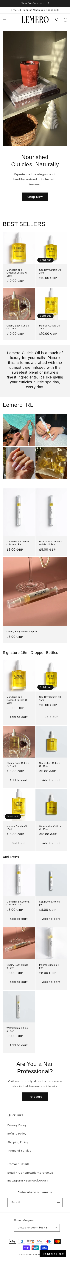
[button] (5, 20)
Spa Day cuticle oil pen (49, 903)
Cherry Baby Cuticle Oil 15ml (18, 327)
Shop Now (35, 197)
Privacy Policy (17, 1125)
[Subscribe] (58, 1202)
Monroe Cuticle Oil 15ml (49, 327)
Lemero (29, 1254)
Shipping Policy (17, 1142)
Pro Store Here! (53, 1254)
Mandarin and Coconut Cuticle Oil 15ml (17, 273)
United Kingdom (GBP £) (33, 1227)
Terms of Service (19, 1150)
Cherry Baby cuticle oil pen (22, 631)
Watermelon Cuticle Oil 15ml (50, 828)
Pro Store (35, 1097)
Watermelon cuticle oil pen (17, 1029)
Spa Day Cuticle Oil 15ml (50, 271)
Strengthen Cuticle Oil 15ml (49, 764)
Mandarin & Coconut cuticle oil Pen (18, 543)
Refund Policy (17, 1133)
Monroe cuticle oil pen (49, 966)
